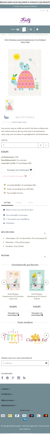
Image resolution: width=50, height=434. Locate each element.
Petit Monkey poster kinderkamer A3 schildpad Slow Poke (28, 34)
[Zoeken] (31, 29)
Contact (42, 10)
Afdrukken (10, 223)
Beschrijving (7, 232)
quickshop (13, 286)
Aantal (4, 140)
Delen (19, 202)
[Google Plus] (13, 378)
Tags (30, 202)
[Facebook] (2, 378)
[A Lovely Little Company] (13, 336)
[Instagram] (18, 378)
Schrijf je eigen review (19, 122)
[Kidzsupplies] (25, 20)
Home (3, 34)
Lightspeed (34, 426)
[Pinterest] (7, 378)
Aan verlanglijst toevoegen (13, 176)
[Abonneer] (46, 362)
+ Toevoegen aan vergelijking (17, 219)
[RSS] (24, 378)
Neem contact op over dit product (19, 210)
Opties (7, 202)
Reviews (5, 255)
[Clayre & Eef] (37, 338)
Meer (24, 117)
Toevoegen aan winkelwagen (13, 314)
